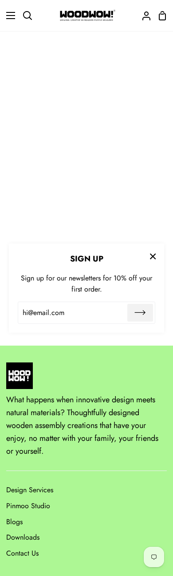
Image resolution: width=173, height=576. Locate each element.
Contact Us (22, 553)
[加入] (140, 313)
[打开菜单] (8, 15)
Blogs (14, 522)
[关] (153, 256)
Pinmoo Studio (28, 506)
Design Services (29, 490)
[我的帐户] (143, 15)
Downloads (22, 537)
